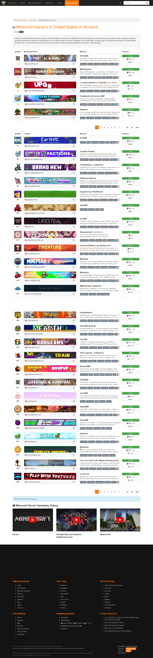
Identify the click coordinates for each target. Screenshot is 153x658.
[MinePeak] (50, 261)
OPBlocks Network (88, 178)
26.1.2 (131, 116)
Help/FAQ (49, 3)
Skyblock (84, 433)
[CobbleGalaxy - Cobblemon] (50, 167)
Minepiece (84, 447)
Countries (32, 20)
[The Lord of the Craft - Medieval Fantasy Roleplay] (50, 462)
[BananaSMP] (50, 368)
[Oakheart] (50, 112)
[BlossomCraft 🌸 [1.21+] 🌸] (50, 234)
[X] (120, 3)
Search (23, 3)
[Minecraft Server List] (3, 3)
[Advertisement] (76, 12)
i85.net (16, 534)
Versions (20, 599)
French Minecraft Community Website (118, 631)
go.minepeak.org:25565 (36, 267)
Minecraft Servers (20, 20)
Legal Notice (122, 653)
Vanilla (63, 602)
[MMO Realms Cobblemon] (50, 288)
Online (131, 56)
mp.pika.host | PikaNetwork (91, 191)
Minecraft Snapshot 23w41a (114, 622)
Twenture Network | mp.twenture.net (95, 245)
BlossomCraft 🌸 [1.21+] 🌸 (91, 232)
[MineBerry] (50, 274)
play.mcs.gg (31, 77)
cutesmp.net (32, 401)
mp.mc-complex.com (35, 159)
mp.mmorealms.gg (34, 294)
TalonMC (83, 339)
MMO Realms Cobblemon (90, 286)
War (62, 596)
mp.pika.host (32, 199)
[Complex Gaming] (50, 153)
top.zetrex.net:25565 (34, 334)
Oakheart (84, 109)
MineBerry (84, 272)
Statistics (20, 620)
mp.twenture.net (33, 253)
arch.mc (30, 226)
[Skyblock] (50, 436)
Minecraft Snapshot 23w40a (114, 625)
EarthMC (83, 138)
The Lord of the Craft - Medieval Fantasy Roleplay (101, 460)
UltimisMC (84, 55)
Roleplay (64, 605)
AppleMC (84, 205)
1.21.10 (131, 345)
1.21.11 (131, 89)
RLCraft (63, 591)
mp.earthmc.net (33, 146)
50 (132, 127)
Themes (20, 608)
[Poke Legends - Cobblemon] (50, 355)
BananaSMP (85, 366)
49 (127, 127)
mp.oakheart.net (33, 117)
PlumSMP (84, 420)
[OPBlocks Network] (50, 180)
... (123, 127)
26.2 (131, 62)
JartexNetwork (86, 312)
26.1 (131, 399)
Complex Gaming (87, 151)
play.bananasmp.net (34, 374)
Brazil (106, 596)
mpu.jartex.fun (32, 320)
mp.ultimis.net (32, 64)
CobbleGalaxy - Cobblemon (91, 164)
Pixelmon (64, 585)
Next (137, 127)
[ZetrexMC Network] (50, 328)
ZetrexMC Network (88, 326)
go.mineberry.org (33, 280)
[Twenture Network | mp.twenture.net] (50, 248)
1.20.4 (131, 480)
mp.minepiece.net (33, 455)
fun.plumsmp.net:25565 (36, 428)
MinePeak (84, 259)
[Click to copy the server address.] (73, 64)
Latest (19, 585)
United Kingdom (110, 605)
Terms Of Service (23, 629)
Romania (108, 591)
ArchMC (83, 218)
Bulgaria (107, 599)
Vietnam (107, 602)
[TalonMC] (50, 341)
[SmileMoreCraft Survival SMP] (50, 98)
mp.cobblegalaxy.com (35, 173)
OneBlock (64, 588)
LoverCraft (84, 474)
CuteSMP (84, 393)
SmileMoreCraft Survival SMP (92, 96)
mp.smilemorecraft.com (35, 104)
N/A (131, 235)
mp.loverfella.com (33, 482)
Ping (18, 602)
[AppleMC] (50, 207)
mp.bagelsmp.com (34, 414)
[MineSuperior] (50, 71)
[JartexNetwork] (50, 314)
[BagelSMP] (50, 409)
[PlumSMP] (50, 422)
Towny (63, 608)
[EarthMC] (50, 140)
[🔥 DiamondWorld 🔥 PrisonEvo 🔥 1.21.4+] (50, 85)
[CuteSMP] (50, 395)
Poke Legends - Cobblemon (92, 352)
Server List (12, 3)
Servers (18, 32)
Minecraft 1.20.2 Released (114, 628)
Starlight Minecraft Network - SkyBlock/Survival (69, 535)
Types (19, 605)
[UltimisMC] (50, 58)
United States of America (113, 585)
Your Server (72, 3)
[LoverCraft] (50, 476)
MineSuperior (85, 69)
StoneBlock (65, 594)
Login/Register (35, 3)
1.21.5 (131, 467)
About (59, 3)
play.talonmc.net (33, 347)
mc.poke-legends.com (35, 361)
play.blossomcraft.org (35, 240)
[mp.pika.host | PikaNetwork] (50, 194)
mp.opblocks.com (33, 186)
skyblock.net (32, 441)
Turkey (107, 594)
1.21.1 (131, 292)
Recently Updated (23, 591)
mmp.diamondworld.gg (35, 90)
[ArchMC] (50, 221)
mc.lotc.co (31, 468)
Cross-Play (65, 599)
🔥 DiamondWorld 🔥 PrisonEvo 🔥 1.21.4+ (98, 82)
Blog (18, 623)
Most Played (21, 588)
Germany (108, 608)
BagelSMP (84, 406)
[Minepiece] (50, 449)
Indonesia (108, 588)
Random (20, 594)
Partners (20, 626)
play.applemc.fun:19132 (36, 213)
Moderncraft (105, 534)
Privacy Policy (22, 631)
